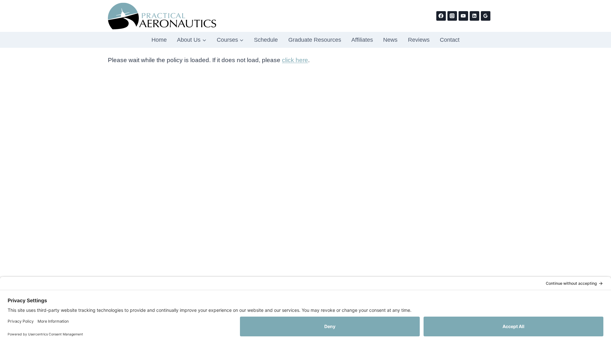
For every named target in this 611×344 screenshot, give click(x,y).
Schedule (266, 40)
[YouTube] (463, 16)
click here (295, 60)
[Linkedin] (474, 16)
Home (159, 40)
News (390, 40)
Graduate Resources (314, 40)
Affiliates (362, 40)
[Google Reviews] (485, 16)
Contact (450, 40)
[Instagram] (452, 16)
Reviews (419, 40)
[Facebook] (441, 16)
